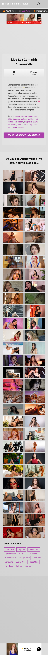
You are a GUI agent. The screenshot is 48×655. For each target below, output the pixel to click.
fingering (16, 119)
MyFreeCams (10, 554)
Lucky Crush (21, 562)
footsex (24, 119)
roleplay (14, 125)
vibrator (21, 127)
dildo (10, 119)
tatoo (10, 127)
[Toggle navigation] (44, 4)
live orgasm (18, 122)
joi (37, 119)
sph (19, 125)
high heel (31, 119)
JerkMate (9, 562)
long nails (28, 122)
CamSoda (37, 558)
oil (9, 125)
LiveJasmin (32, 554)
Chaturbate (9, 549)
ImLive (19, 566)
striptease (33, 125)
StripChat (21, 549)
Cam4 (21, 554)
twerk (15, 127)
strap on (24, 125)
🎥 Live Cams (24, 11)
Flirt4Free (9, 566)
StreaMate (34, 562)
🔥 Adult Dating (9, 11)
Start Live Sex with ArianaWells (24, 135)
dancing (24, 116)
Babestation (33, 549)
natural (35, 122)
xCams (28, 566)
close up (17, 116)
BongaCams (24, 558)
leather (10, 122)
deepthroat (32, 116)
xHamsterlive (10, 558)
